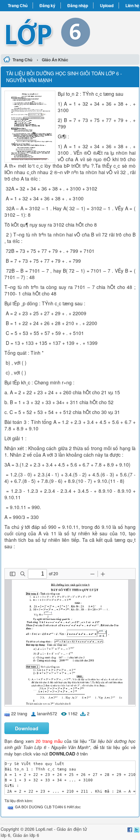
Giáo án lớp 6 (26, 835)
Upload (106, 5)
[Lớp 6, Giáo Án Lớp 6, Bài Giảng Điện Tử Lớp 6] (70, 32)
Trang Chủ (18, 5)
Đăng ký (47, 5)
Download (26, 728)
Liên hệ (132, 5)
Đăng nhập (77, 5)
